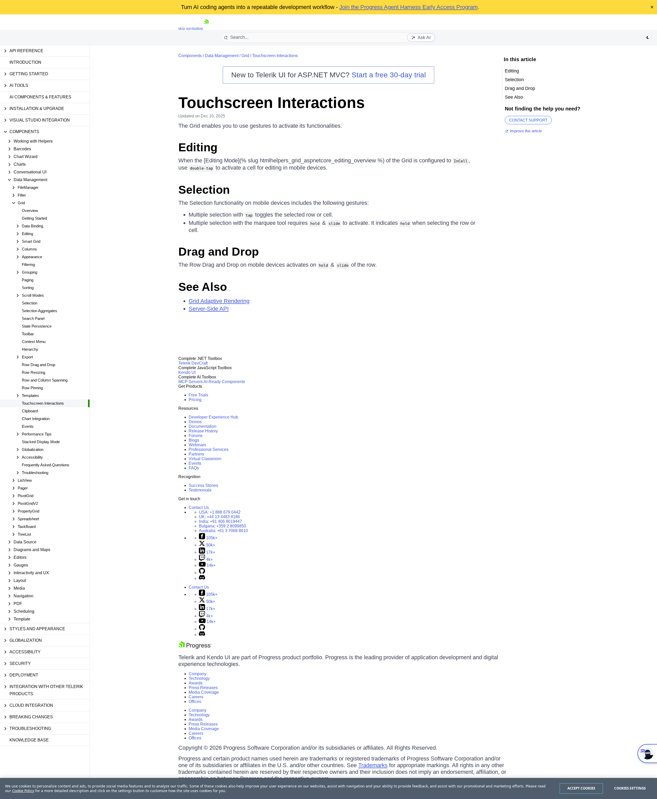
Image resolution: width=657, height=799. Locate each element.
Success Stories (203, 485)
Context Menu (33, 341)
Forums (195, 435)
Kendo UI (187, 372)
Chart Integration (36, 418)
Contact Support (528, 120)
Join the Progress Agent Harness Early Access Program (408, 7)
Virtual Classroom (205, 459)
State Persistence (37, 326)
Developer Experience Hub (213, 417)
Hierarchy (30, 349)
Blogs (194, 440)
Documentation (202, 426)
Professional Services (208, 449)
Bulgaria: (222, 526)
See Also (202, 286)
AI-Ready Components (224, 381)
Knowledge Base (29, 740)
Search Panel (33, 318)
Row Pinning (32, 388)
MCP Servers (190, 381)
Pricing (195, 399)
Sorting (28, 287)
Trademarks (373, 765)
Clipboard (30, 411)
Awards (195, 683)
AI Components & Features (40, 97)
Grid (245, 55)
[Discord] (202, 578)
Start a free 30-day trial (389, 75)
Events (28, 426)
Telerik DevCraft (193, 363)
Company (197, 674)
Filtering (28, 264)
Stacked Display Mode (41, 442)
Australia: (223, 530)
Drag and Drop (218, 251)
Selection (29, 303)
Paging (27, 280)
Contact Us (199, 507)
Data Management (221, 55)
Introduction (25, 62)
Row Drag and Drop (38, 365)
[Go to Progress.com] (195, 647)
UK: (219, 517)
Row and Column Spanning (44, 380)
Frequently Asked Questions (45, 465)
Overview (30, 210)
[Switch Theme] (648, 37)
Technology (199, 678)
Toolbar (28, 334)
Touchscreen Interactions (43, 403)
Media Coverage (204, 692)
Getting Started (34, 218)
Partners (196, 454)
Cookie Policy (23, 790)
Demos (195, 422)
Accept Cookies (581, 788)
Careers (196, 697)
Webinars (197, 445)
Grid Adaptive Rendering (219, 301)
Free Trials (198, 395)
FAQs (194, 468)
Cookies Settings (630, 788)
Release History (203, 431)
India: (220, 521)
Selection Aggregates (39, 311)
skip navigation (190, 28)
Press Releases (203, 687)
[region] (328, 788)
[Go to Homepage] (206, 28)
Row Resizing (33, 372)
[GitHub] (202, 572)
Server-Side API (209, 308)
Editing (197, 147)
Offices (195, 701)
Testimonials (200, 490)
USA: (219, 512)
